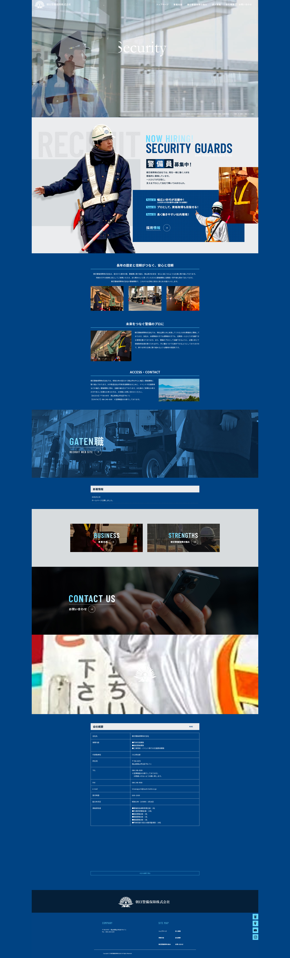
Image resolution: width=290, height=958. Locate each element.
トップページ (162, 4)
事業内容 (178, 4)
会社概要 (230, 4)
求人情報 (216, 4)
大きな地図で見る (145, 873)
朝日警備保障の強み (197, 4)
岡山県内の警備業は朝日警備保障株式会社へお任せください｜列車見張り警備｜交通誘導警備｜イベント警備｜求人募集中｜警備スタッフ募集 (217, 114)
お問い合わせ (245, 4)
